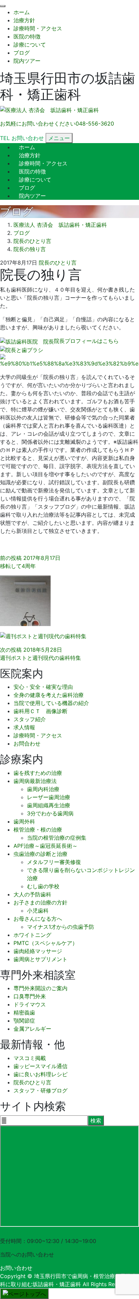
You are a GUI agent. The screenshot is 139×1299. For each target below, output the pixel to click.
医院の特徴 (26, 36)
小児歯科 (38, 910)
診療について (29, 44)
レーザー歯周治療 (48, 797)
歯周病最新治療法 (35, 781)
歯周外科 (24, 821)
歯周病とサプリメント (40, 959)
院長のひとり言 (58, 262)
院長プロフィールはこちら (86, 340)
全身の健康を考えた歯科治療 (48, 695)
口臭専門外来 (29, 996)
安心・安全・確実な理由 (43, 686)
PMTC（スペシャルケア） (45, 943)
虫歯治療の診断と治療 (40, 853)
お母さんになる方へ (37, 918)
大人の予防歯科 (32, 894)
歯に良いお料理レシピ (40, 1074)
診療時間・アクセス (37, 28)
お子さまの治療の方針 (40, 902)
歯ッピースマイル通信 (40, 1066)
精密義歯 (24, 1012)
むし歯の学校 (43, 886)
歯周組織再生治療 (48, 805)
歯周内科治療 (43, 789)
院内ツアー (26, 60)
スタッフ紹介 (29, 719)
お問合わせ (26, 743)
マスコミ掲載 (29, 1058)
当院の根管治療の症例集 (56, 837)
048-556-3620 (19, 1232)
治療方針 (24, 20)
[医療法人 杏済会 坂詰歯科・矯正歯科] (49, 110)
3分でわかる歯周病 (50, 813)
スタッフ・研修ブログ (40, 1090)
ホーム (21, 12)
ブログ (21, 52)
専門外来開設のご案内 (40, 988)
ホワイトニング (32, 934)
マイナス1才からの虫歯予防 (60, 926)
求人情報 (24, 727)
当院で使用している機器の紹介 (51, 703)
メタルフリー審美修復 (54, 862)
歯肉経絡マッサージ (37, 951)
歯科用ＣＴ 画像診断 (40, 711)
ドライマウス (29, 1004)
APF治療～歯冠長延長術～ (45, 845)
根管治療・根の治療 (37, 829)
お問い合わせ (16, 1268)
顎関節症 (24, 1020)
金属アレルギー (32, 1028)
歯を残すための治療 (37, 772)
